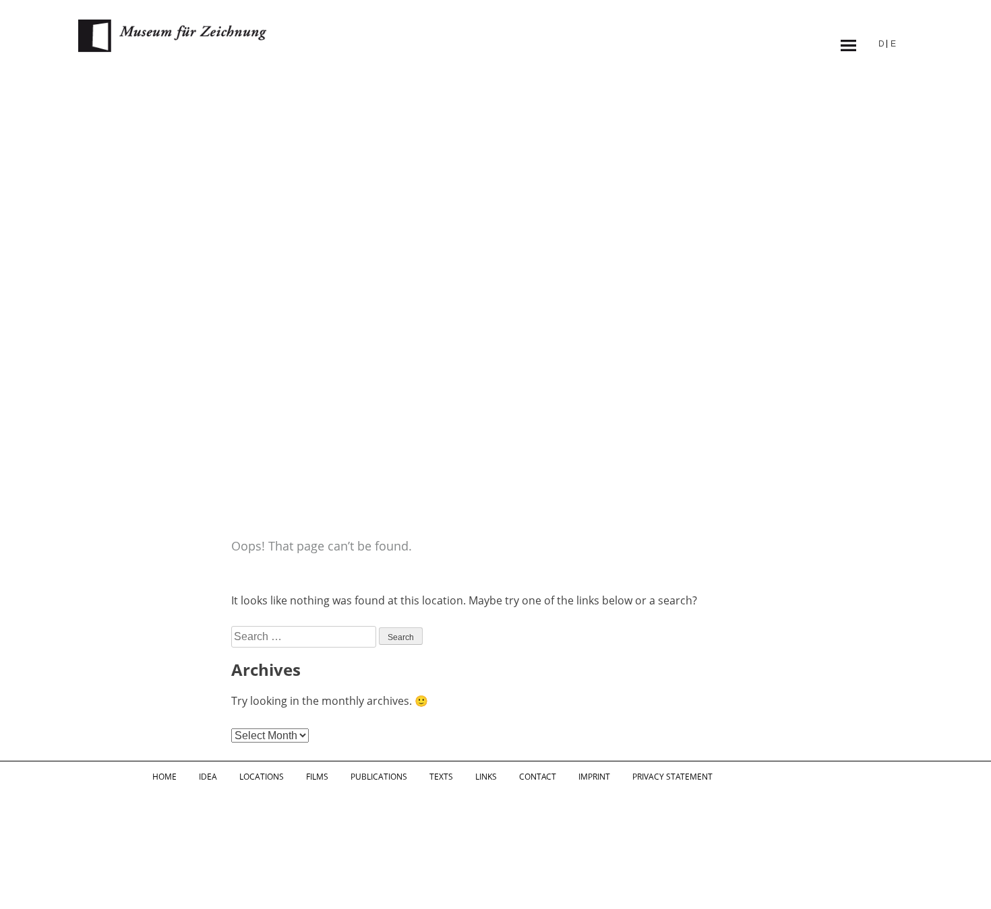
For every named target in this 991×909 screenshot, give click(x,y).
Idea (208, 776)
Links (486, 776)
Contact (537, 776)
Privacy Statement (672, 776)
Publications (379, 776)
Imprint (594, 776)
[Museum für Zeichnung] (172, 48)
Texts (441, 776)
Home (164, 776)
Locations (261, 776)
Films (317, 776)
